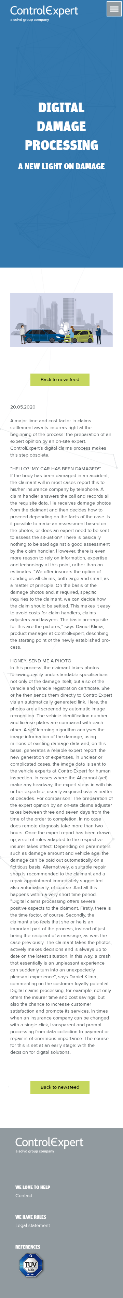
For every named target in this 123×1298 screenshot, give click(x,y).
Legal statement (32, 1225)
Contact (23, 1195)
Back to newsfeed (60, 379)
